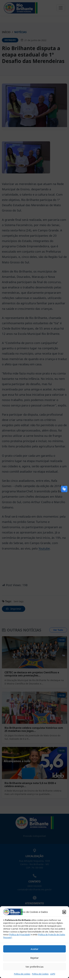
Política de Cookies (40, 974)
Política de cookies (22, 974)
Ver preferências (34, 966)
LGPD (52, 974)
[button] (64, 911)
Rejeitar (34, 957)
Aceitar (34, 949)
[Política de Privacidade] (19, 934)
